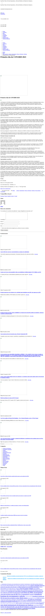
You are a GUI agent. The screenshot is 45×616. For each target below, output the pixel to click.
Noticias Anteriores (6, 38)
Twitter (5, 196)
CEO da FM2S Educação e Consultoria (12, 588)
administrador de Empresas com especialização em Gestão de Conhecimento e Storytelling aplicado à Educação (22, 584)
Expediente (5, 35)
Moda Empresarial (6, 458)
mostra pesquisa (36, 605)
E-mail (16, 196)
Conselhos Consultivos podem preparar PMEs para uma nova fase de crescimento (13, 515)
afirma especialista (3, 585)
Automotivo (5, 451)
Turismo (4, 464)
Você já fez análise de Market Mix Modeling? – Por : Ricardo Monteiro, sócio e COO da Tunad (19, 418)
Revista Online (5, 37)
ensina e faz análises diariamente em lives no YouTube (29, 600)
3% (0, 584)
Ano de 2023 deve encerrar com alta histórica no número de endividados (14, 251)
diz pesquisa (34, 598)
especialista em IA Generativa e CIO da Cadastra (9, 602)
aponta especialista (16, 585)
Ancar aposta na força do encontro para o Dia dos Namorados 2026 (13, 333)
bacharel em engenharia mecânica (30, 587)
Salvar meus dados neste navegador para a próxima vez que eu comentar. (15, 228)
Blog (4, 33)
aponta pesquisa (27, 585)
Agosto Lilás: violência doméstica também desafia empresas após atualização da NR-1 (14, 476)
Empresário (21, 599)
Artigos (17, 190)
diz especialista (30, 598)
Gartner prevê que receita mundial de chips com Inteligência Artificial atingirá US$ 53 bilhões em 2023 (20, 272)
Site (1, 225)
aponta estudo (22, 585)
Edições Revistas (6, 454)
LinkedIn (9, 196)
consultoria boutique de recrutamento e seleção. (21, 595)
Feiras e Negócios (28, 190)
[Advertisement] (22, 66)
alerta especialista (10, 585)
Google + (12, 196)
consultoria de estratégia (28, 596)
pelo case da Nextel (18, 606)
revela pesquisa (3, 608)
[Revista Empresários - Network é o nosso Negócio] (3, 13)
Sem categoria (37, 190)
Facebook (2, 196)
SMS (7, 608)
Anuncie (4, 34)
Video (4, 465)
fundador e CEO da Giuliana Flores (11, 603)
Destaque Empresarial (7, 452)
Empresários (22, 190)
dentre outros (23, 598)
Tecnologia (5, 463)
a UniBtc (19, 586)
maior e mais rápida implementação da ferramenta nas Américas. (22, 604)
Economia (5, 453)
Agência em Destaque (7, 448)
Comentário (3, 219)
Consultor (31, 594)
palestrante (41, 605)
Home (4, 31)
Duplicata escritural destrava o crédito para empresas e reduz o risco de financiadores (14, 505)
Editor (13, 190)
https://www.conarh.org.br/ (5, 188)
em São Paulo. (25, 599)
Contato (4, 36)
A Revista (4, 32)
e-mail (37, 598)
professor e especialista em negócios (34, 606)
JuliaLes (4, 578)
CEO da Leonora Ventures (26, 588)
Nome (1, 221)
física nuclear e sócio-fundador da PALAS (25, 603)
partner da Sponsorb (6, 606)
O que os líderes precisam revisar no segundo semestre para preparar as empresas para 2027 (15, 495)
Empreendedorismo (6, 455)
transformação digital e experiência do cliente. (22, 608)
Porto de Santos (6, 461)
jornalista (37, 603)
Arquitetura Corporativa (7, 449)
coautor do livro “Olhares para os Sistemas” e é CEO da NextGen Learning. (26, 589)
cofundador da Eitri (4, 591)
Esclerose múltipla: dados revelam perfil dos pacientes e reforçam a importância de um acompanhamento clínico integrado (20, 485)
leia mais (36, 254)
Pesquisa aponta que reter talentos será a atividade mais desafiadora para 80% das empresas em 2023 (20, 292)
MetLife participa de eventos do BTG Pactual (9, 397)
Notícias (33, 190)
